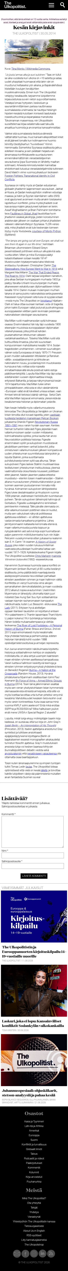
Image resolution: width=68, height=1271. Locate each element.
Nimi (5, 851)
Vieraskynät (34, 1217)
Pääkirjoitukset (34, 1163)
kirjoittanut (46, 301)
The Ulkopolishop (34, 1244)
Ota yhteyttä (34, 1203)
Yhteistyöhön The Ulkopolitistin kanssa (34, 1221)
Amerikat (34, 1130)
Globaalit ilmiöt (34, 1149)
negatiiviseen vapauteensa (42, 753)
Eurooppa (34, 1135)
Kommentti (8, 814)
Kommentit (34, 1167)
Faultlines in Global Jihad (23, 213)
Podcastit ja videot (34, 1158)
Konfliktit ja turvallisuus (34, 1144)
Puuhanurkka (34, 1181)
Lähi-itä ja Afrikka (34, 1126)
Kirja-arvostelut (34, 1177)
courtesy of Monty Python (46, 231)
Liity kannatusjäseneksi (34, 1240)
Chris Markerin (43, 556)
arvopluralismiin (13, 753)
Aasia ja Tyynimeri (34, 1121)
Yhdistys (34, 1212)
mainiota (56, 556)
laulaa (29, 766)
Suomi (34, 1140)
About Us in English (34, 1231)
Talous (34, 1154)
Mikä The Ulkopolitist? (34, 1198)
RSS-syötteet (34, 1235)
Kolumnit (34, 1172)
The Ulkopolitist (25, 33)
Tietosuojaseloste (34, 1226)
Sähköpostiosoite (12, 861)
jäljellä (44, 770)
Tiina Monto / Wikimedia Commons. (30, 69)
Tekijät (34, 1207)
